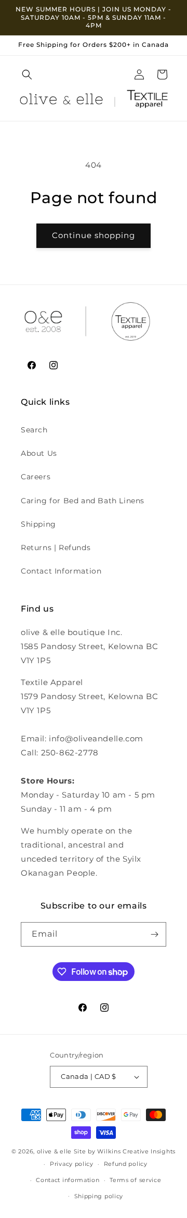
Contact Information (61, 571)
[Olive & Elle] (61, 101)
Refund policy (126, 1163)
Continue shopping (93, 235)
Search (34, 429)
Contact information (67, 1180)
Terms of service (135, 1180)
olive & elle (54, 1151)
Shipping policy (99, 1196)
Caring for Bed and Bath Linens (82, 500)
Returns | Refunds (55, 547)
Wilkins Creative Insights (136, 1151)
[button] (27, 74)
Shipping (38, 524)
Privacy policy (72, 1163)
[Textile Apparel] (147, 101)
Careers (35, 476)
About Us (39, 453)
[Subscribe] (154, 934)
